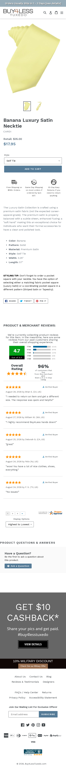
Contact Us (36, 676)
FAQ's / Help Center (26, 692)
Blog (48, 676)
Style (6, 155)
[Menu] (61, 13)
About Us (20, 676)
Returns (46, 692)
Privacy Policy (17, 697)
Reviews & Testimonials (25, 681)
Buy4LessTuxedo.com (35, 764)
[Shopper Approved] (33, 754)
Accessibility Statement (43, 697)
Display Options (21, 519)
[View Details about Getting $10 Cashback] (33, 647)
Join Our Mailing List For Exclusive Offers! (33, 707)
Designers (48, 681)
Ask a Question (19, 566)
